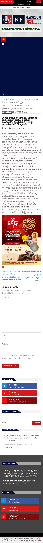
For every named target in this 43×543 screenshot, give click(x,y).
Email (4, 335)
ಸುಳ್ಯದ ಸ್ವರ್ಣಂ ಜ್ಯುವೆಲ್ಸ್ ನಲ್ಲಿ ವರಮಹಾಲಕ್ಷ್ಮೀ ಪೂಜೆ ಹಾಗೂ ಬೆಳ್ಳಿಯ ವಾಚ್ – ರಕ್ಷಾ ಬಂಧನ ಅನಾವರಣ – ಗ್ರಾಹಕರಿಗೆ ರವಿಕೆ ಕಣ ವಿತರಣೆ (21, 438)
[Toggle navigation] (3, 44)
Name (5, 327)
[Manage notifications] (38, 539)
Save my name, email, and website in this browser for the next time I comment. (18, 357)
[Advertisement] (21, 68)
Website (5, 344)
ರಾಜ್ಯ (3, 266)
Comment (6, 297)
